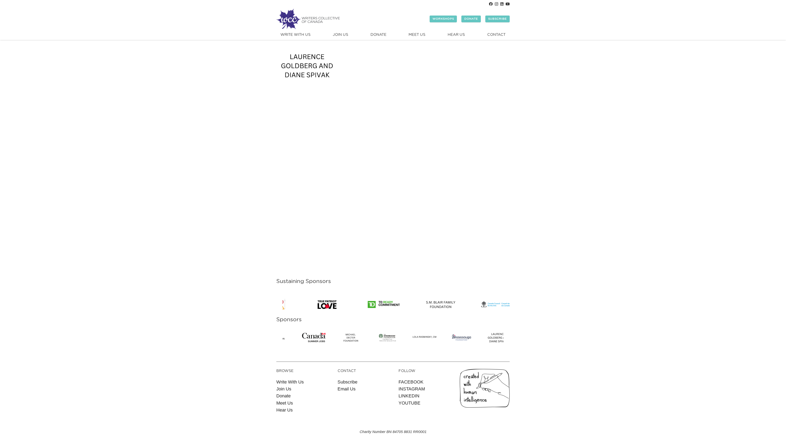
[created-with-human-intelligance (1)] (485, 388)
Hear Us (284, 410)
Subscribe (347, 381)
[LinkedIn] (502, 4)
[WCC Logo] (308, 19)
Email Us (347, 388)
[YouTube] (508, 4)
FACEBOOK (411, 381)
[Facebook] (491, 4)
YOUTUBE (409, 403)
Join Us (283, 388)
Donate (283, 395)
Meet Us (284, 403)
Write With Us (290, 381)
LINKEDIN (409, 395)
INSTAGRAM (412, 388)
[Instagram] (496, 4)
